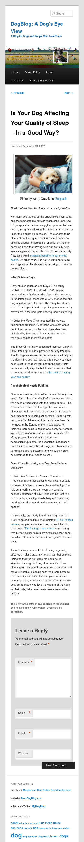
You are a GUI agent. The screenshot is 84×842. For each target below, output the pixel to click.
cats (60, 828)
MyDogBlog (38, 806)
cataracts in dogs (48, 828)
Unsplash (61, 198)
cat (35, 827)
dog (66, 604)
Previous (17, 93)
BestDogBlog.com (31, 798)
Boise (57, 823)
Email (24, 733)
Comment (25, 662)
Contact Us (18, 80)
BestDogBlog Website (42, 80)
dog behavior (30, 836)
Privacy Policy (32, 72)
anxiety (34, 823)
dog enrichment (48, 836)
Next (69, 93)
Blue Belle (45, 823)
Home (15, 72)
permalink (16, 611)
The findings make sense (40, 528)
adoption (24, 823)
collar (66, 828)
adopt (14, 823)
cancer (28, 828)
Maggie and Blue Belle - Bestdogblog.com (47, 790)
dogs (63, 836)
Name (24, 713)
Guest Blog (44, 604)
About (49, 72)
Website (23, 753)
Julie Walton (38, 607)
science (15, 607)
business (17, 828)
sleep (24, 607)
